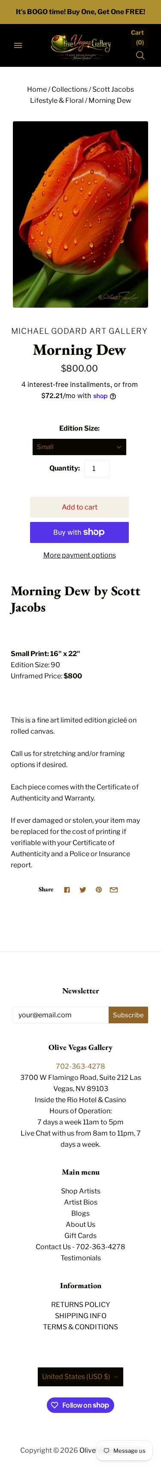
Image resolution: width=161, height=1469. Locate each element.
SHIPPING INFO (80, 1316)
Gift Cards (80, 1236)
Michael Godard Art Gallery (79, 331)
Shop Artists (80, 1191)
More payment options (79, 555)
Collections (70, 89)
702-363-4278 (80, 1066)
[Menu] (18, 45)
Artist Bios (80, 1202)
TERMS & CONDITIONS (80, 1327)
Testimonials (81, 1258)
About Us (80, 1224)
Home (37, 89)
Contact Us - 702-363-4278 (80, 1247)
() (137, 37)
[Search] (140, 55)
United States (76, 1377)
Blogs (80, 1213)
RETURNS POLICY (80, 1305)
